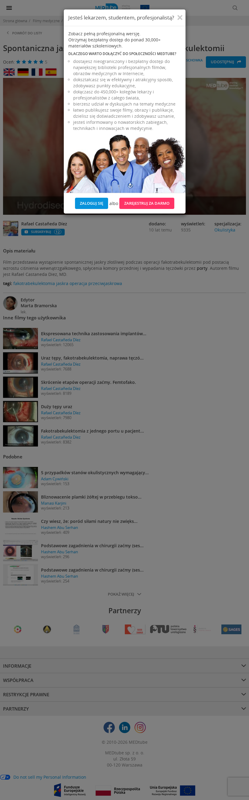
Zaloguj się (91, 203)
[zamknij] (179, 17)
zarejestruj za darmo (146, 203)
